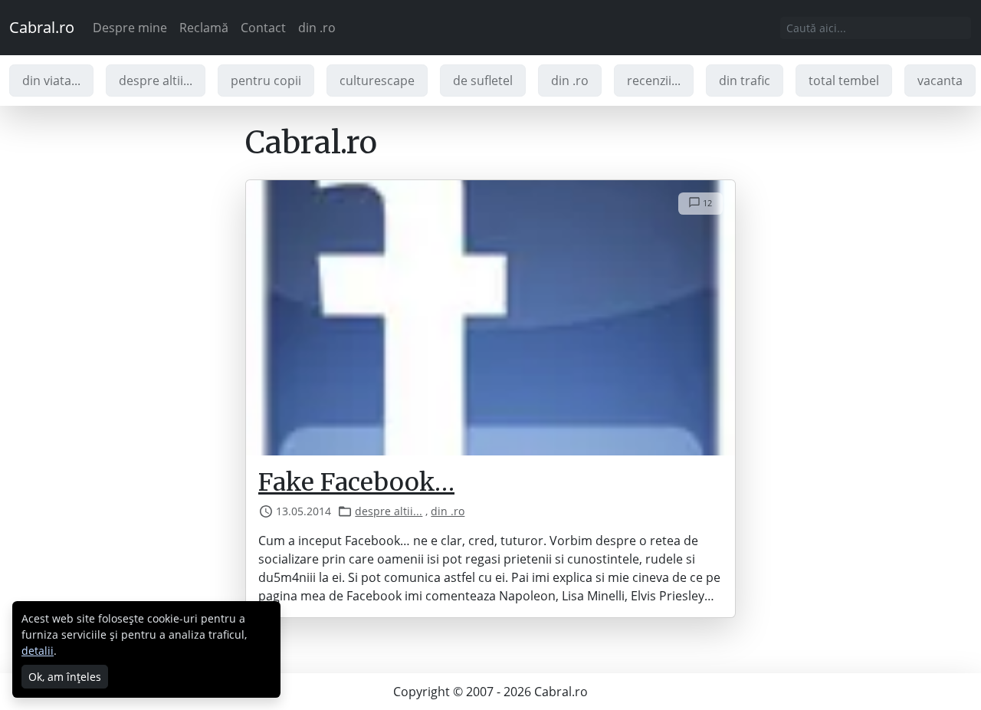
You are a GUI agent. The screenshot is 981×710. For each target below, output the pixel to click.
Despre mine (130, 27)
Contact (263, 27)
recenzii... (654, 80)
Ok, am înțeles (64, 676)
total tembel (844, 80)
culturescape (377, 80)
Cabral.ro (41, 27)
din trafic (744, 80)
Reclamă (203, 27)
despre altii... (155, 80)
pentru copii (266, 80)
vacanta (940, 80)
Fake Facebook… (356, 482)
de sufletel (483, 80)
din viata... (51, 80)
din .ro (317, 27)
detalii (37, 650)
